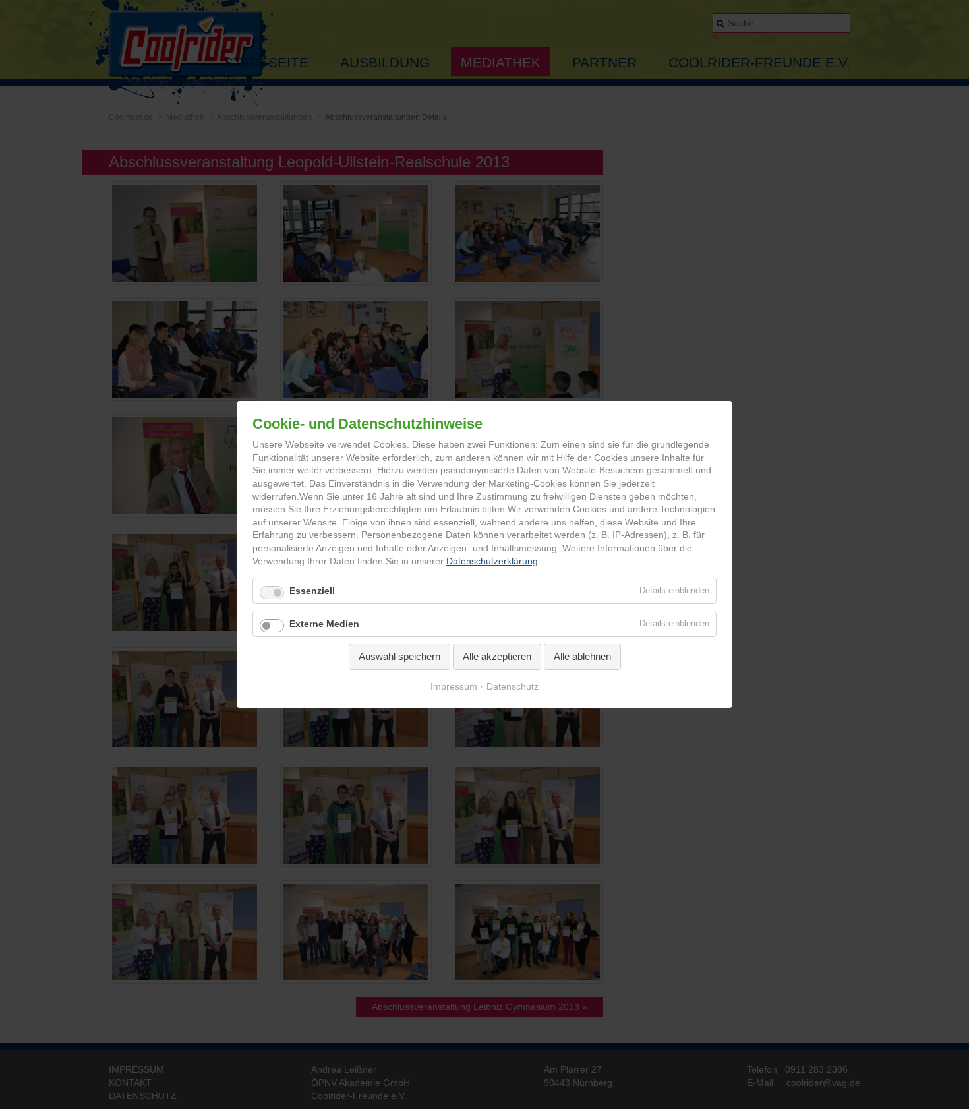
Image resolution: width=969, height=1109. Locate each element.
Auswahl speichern (399, 656)
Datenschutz (512, 686)
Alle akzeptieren (497, 656)
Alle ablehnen (582, 656)
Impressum (453, 686)
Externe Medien (324, 623)
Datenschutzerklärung (492, 561)
